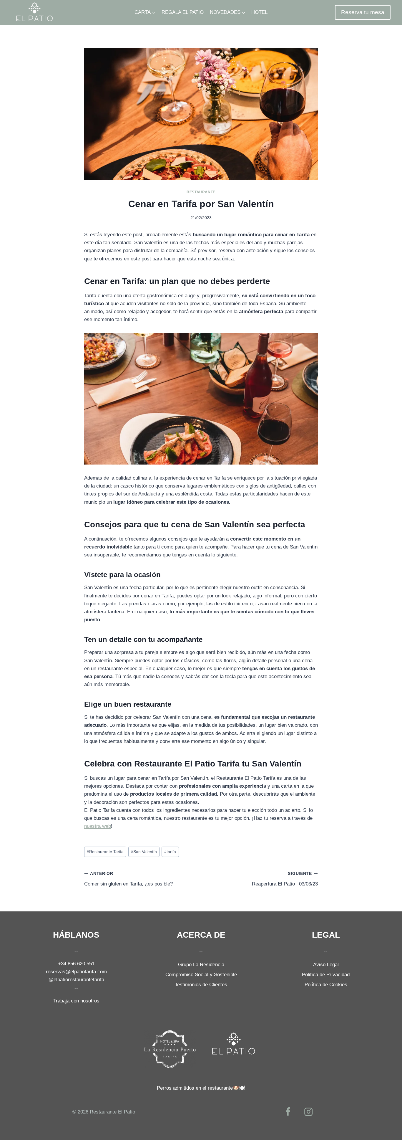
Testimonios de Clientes (201, 984)
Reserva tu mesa (362, 12)
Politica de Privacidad (326, 974)
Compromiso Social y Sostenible (201, 974)
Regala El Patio (183, 12)
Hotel (259, 12)
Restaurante (201, 192)
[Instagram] (309, 1112)
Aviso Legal (326, 964)
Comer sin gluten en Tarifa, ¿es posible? (128, 879)
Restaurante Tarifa (105, 852)
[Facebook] (288, 1112)
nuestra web (97, 826)
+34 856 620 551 (76, 963)
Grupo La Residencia (201, 964)
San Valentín (144, 852)
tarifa (170, 852)
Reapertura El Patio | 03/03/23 (285, 879)
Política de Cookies (326, 984)
